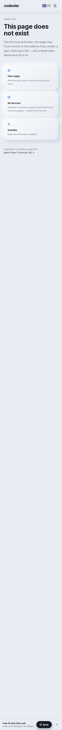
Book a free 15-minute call (18, 152)
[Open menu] (55, 6)
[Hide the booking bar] (56, 724)
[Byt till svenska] (49, 5)
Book (46, 724)
